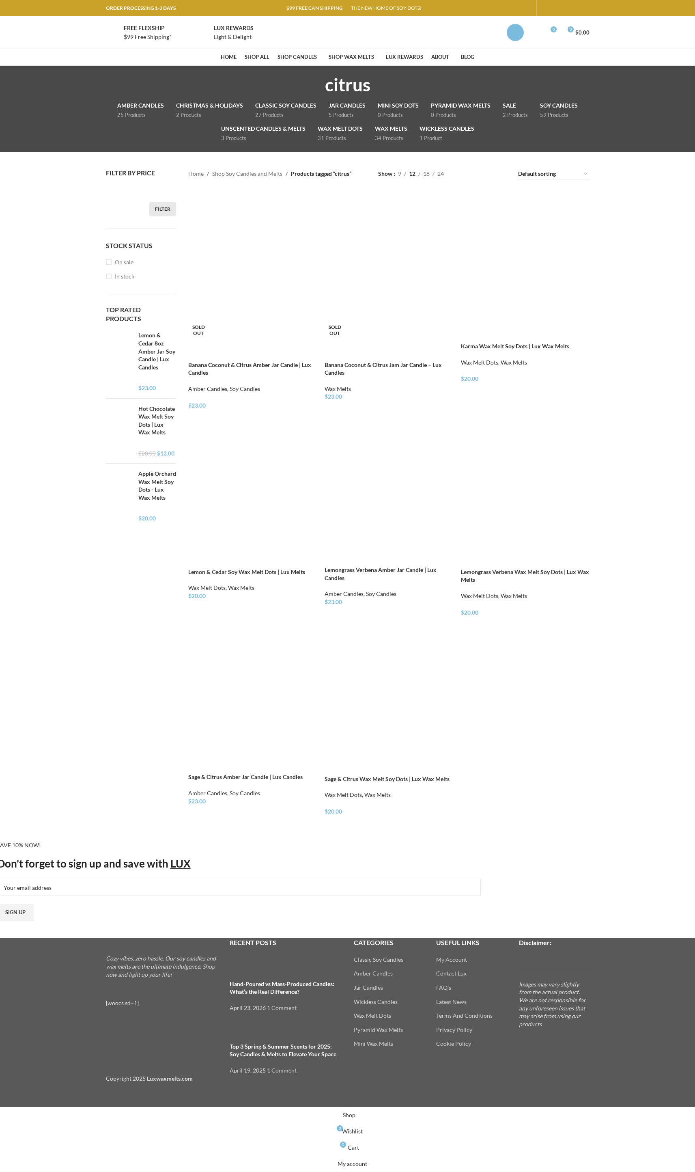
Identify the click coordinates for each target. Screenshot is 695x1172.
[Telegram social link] (585, 8)
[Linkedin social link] (575, 8)
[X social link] (555, 8)
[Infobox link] (139, 33)
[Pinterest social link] (565, 8)
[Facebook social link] (546, 8)
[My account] (515, 32)
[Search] (535, 32)
